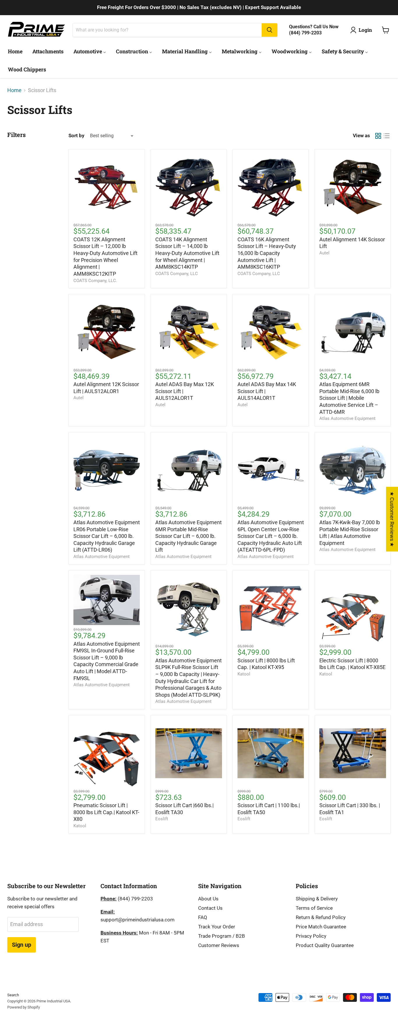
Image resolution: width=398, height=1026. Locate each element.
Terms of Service (314, 908)
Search (13, 995)
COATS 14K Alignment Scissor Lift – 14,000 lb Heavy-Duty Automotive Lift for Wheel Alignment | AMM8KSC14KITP (187, 253)
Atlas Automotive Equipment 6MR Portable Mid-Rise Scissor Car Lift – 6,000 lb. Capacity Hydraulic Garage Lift (188, 536)
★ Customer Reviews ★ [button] (392, 519)
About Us (208, 899)
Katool (243, 674)
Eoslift (161, 818)
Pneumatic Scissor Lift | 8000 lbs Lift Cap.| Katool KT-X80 (106, 812)
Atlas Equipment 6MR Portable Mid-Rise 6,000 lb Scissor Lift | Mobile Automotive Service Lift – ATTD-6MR (349, 398)
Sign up (21, 944)
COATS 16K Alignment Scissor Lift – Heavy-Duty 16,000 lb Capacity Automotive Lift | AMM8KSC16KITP (266, 253)
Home (14, 90)
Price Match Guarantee (321, 927)
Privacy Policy (311, 936)
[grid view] (378, 135)
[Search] (269, 30)
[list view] (386, 135)
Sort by (76, 135)
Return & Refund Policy (321, 917)
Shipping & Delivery (317, 899)
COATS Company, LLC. (95, 280)
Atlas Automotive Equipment (347, 418)
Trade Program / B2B (221, 936)
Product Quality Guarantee (325, 945)
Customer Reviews (218, 945)
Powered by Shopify (23, 1007)
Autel (324, 253)
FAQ (202, 917)
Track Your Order (216, 927)
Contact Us (210, 908)
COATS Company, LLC (176, 273)
